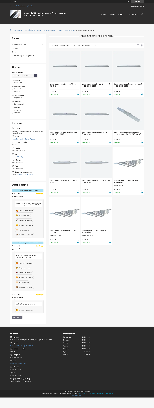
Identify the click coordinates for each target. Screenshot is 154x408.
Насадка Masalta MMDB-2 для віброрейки (126, 181)
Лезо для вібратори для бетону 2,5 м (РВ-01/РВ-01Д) (64, 133)
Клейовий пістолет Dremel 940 (25, 304)
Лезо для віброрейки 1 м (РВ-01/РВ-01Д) (63, 85)
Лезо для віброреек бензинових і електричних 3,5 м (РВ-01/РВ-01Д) (127, 133)
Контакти (132, 14)
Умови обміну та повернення (23, 56)
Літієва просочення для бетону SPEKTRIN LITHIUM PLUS (26, 256)
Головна (103, 14)
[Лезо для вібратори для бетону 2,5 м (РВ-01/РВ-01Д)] (64, 114)
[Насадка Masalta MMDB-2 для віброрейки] (128, 162)
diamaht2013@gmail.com (20, 157)
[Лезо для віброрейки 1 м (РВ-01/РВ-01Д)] (64, 66)
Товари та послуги (116, 14)
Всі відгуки (17, 317)
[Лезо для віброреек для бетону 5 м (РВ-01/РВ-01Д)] (96, 162)
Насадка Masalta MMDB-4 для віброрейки (94, 231)
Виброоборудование (34, 30)
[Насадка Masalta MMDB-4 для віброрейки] (96, 212)
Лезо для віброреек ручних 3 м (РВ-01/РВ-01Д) (94, 133)
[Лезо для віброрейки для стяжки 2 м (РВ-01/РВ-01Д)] (128, 66)
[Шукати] (141, 14)
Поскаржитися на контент (87, 393)
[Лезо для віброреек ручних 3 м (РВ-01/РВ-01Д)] (96, 114)
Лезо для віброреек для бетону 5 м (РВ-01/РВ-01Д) (96, 181)
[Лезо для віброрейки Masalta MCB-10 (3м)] (64, 212)
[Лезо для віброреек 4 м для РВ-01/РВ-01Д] (64, 162)
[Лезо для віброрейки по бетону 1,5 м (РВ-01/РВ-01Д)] (96, 66)
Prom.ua (87, 391)
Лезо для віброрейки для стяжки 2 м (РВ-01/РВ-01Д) (128, 85)
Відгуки (15, 48)
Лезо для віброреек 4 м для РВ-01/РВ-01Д (64, 181)
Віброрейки (47, 30)
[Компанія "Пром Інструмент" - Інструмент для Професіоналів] (15, 14)
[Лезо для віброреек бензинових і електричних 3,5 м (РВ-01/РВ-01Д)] (128, 114)
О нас (14, 52)
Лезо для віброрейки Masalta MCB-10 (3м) (64, 231)
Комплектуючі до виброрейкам (63, 30)
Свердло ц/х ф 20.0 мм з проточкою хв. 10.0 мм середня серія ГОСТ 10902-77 (28, 204)
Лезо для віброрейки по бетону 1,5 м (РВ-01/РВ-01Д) (96, 85)
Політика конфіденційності (104, 393)
